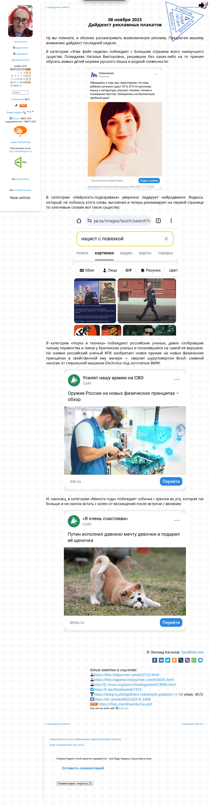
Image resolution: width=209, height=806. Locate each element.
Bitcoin (15, 118)
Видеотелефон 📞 (17, 112)
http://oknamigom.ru (20, 151)
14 (14, 79)
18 (26, 79)
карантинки (22, 178)
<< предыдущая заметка (56, 7)
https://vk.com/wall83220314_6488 (122, 699)
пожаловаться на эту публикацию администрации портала (85, 739)
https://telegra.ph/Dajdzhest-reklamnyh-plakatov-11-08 (138, 694)
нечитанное (20, 41)
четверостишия (22, 189)
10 (23, 75)
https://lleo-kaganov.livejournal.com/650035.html (134, 679)
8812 (27, 99)
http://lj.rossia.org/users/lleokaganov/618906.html (135, 684)
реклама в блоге (20, 59)
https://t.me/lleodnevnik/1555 (118, 689)
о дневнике (21, 53)
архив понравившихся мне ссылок (66, 744)
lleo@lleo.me (192, 652)
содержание (21, 47)
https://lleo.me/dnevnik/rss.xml (125, 704)
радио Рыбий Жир (20, 142)
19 (29, 79)
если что (123, 708)
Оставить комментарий (83, 768)
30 (20, 85)
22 (17, 82)
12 (29, 75)
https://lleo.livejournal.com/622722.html (126, 674)
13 (11, 79)
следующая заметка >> (193, 7)
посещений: (17, 99)
